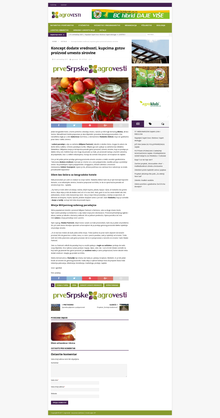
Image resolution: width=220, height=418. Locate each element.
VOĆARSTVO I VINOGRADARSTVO (107, 25)
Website (54, 393)
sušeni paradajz (112, 285)
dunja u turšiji (62, 285)
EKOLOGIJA (161, 25)
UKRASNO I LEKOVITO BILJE (84, 30)
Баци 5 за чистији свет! (144, 160)
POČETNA (53, 5)
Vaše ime (54, 380)
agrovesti (74, 59)
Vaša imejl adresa (57, 387)
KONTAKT (64, 5)
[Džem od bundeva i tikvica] (63, 331)
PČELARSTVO (146, 25)
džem (74, 285)
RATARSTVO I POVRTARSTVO (62, 25)
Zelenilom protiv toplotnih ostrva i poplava (150, 170)
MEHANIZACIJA (131, 25)
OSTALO (102, 30)
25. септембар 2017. (61, 59)
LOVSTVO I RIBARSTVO (60, 30)
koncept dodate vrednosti (91, 285)
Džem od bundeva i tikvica (63, 343)
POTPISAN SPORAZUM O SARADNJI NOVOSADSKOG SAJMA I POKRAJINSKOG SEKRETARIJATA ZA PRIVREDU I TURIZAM (150, 153)
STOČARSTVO (83, 25)
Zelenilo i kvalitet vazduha (144, 180)
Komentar (54, 363)
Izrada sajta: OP (90, 413)
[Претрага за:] (157, 34)
